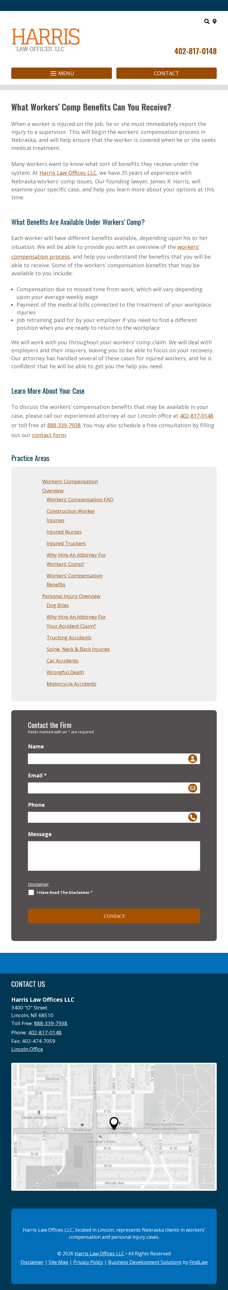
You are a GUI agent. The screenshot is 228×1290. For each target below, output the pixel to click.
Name (36, 746)
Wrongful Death (65, 672)
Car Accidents (62, 660)
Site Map (58, 1262)
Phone (36, 804)
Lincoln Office (27, 1049)
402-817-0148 (195, 51)
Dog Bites (58, 605)
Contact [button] (166, 73)
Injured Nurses (64, 531)
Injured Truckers (66, 543)
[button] (61, 73)
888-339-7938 (63, 425)
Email (37, 775)
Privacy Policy (88, 1262)
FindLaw (198, 1262)
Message (40, 834)
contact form (49, 434)
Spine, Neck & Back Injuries (78, 649)
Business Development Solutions (145, 1262)
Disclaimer (38, 884)
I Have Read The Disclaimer (65, 892)
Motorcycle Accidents (71, 683)
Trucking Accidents (69, 637)
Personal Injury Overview (71, 596)
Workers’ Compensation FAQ (80, 499)
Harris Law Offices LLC (99, 1253)
